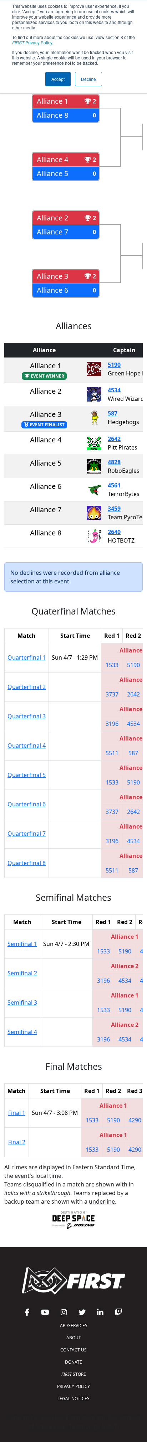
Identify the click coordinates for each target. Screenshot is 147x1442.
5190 (114, 365)
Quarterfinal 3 (26, 716)
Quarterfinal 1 (26, 657)
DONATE (73, 1362)
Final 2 (16, 1142)
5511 (112, 753)
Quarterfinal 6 (26, 804)
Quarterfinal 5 (26, 775)
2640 (114, 532)
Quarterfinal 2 (26, 687)
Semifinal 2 (22, 973)
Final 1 (16, 1113)
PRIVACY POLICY (73, 1386)
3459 (114, 509)
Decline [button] (88, 79)
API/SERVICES (73, 1325)
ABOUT (73, 1338)
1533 (112, 665)
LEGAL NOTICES (73, 1398)
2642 (114, 439)
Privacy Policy (32, 42)
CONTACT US (73, 1350)
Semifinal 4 (22, 1032)
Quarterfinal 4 (26, 745)
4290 (134, 1120)
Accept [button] (58, 79)
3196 (112, 724)
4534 (114, 390)
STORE (73, 1374)
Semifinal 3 (22, 1002)
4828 (114, 462)
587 (112, 413)
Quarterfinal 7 (26, 833)
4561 (114, 485)
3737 (112, 694)
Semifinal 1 (22, 944)
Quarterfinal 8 (26, 863)
